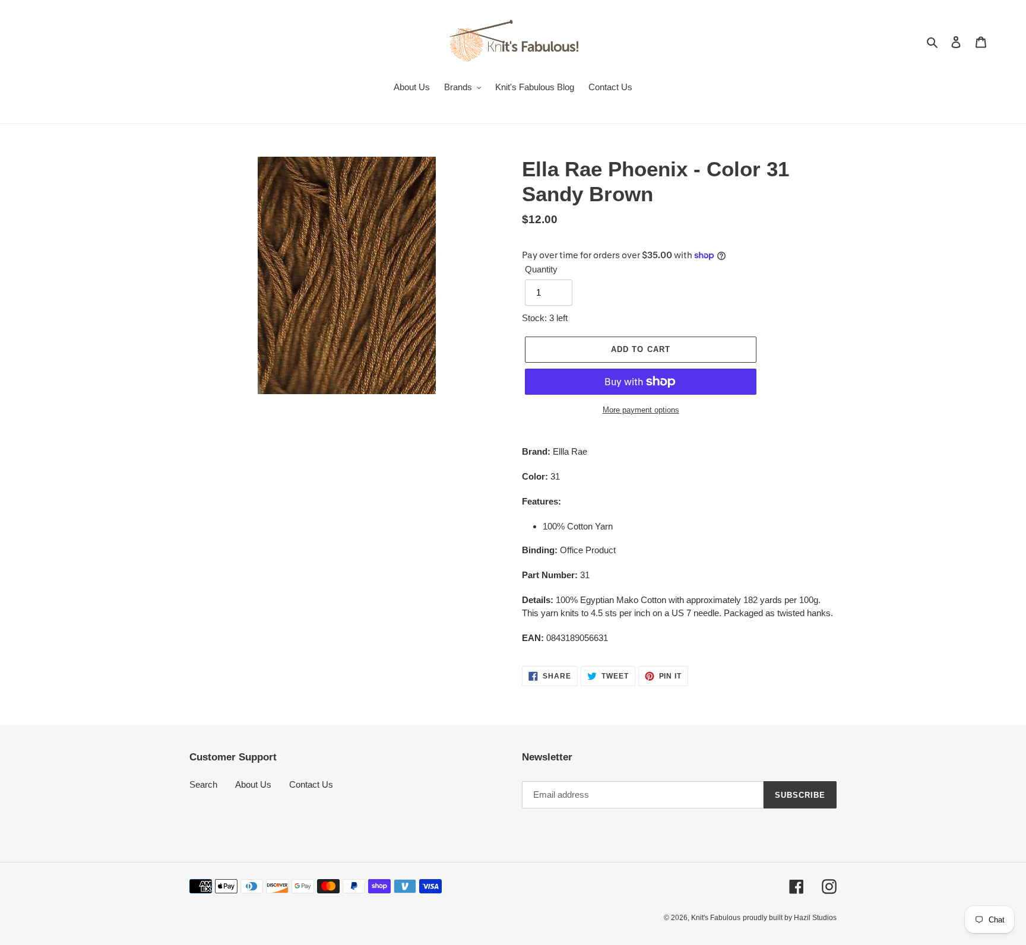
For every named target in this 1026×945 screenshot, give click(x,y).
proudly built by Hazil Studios (790, 918)
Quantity (541, 269)
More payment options (641, 409)
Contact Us (311, 784)
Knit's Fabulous (715, 918)
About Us (253, 784)
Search (203, 784)
